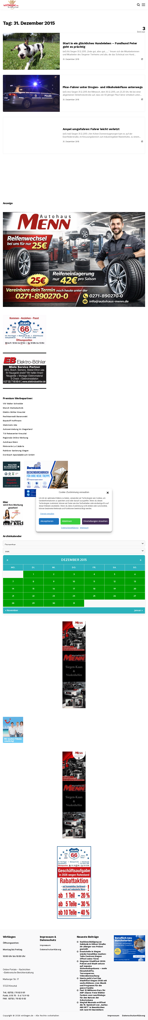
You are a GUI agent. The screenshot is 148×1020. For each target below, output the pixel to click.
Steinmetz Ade (10, 425)
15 (33, 588)
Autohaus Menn (10, 442)
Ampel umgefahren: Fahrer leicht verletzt (91, 129)
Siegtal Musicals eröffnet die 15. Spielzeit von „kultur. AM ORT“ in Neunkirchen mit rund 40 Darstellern (94, 1006)
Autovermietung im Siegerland (17, 429)
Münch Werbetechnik (13, 408)
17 (74, 588)
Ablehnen (67, 521)
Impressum (84, 528)
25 (94, 595)
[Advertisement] (74, 175)
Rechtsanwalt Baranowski (15, 416)
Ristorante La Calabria (13, 446)
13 (135, 581)
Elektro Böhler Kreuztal (14, 412)
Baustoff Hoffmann (12, 420)
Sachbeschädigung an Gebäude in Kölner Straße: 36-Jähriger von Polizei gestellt (93, 945)
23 (54, 595)
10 (74, 581)
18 (94, 588)
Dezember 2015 (74, 560)
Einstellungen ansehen (96, 521)
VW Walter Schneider (13, 403)
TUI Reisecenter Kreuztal (14, 433)
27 (135, 595)
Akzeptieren (46, 521)
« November (11, 610)
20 (135, 588)
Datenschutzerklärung (69, 528)
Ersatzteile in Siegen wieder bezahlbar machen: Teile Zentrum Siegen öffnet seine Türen (93, 955)
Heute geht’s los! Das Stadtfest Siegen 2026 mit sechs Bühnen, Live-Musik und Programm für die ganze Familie (93, 983)
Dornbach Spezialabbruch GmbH (18, 455)
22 (33, 595)
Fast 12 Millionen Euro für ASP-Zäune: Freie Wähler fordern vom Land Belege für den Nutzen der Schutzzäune (92, 995)
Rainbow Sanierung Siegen (16, 450)
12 (114, 581)
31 (74, 603)
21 (13, 595)
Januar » (138, 610)
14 (13, 588)
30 (53, 603)
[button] (107, 492)
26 (114, 595)
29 (33, 603)
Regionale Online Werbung (15, 438)
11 (94, 581)
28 (13, 603)
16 (54, 588)
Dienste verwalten (47, 514)
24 (74, 595)
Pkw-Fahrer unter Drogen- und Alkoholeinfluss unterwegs (103, 87)
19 (115, 588)
